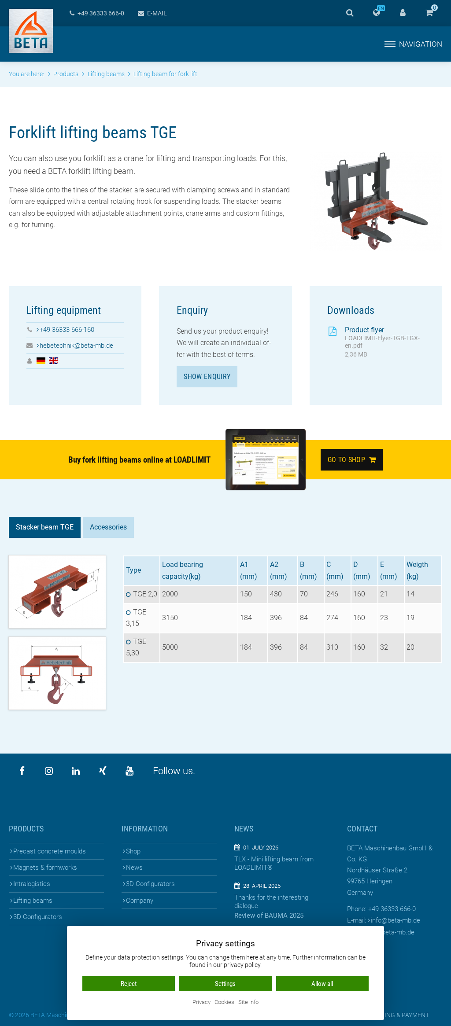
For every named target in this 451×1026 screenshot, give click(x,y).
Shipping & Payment (398, 1015)
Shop (133, 851)
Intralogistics (31, 884)
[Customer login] (402, 13)
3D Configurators (37, 917)
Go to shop (348, 460)
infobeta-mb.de (395, 920)
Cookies (224, 1002)
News (134, 868)
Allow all (322, 984)
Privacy (201, 1002)
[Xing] (102, 771)
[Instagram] (49, 771)
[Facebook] (22, 771)
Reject (129, 984)
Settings (225, 984)
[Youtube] (129, 771)
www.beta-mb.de (390, 932)
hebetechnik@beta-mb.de (76, 345)
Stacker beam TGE (45, 527)
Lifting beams (32, 901)
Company (139, 901)
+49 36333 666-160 (67, 330)
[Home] (31, 31)
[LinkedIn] (76, 771)
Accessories (108, 527)
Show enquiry (207, 376)
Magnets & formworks (45, 868)
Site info (248, 1002)
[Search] (349, 13)
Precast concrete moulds (49, 851)
